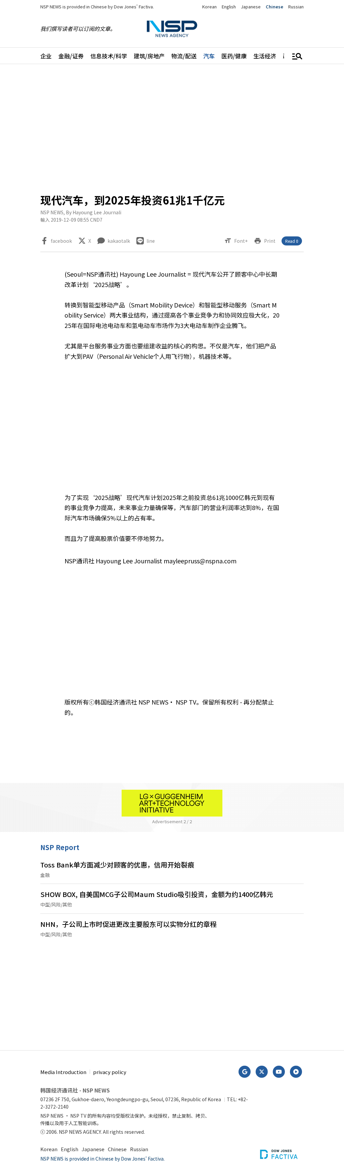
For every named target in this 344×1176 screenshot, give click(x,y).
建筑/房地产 (149, 56)
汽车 (209, 56)
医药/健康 (234, 56)
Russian (296, 6)
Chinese (274, 6)
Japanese (251, 6)
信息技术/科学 (108, 56)
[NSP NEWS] (172, 28)
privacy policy (109, 1071)
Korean (209, 6)
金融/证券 (71, 56)
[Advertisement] (172, 128)
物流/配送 (184, 56)
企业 (46, 56)
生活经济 (264, 56)
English (229, 6)
